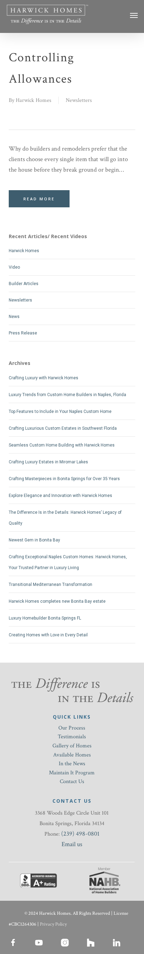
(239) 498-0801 (80, 834)
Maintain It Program (72, 772)
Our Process (71, 728)
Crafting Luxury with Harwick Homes (43, 377)
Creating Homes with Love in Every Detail (48, 634)
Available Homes (72, 755)
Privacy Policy (53, 924)
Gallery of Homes (72, 745)
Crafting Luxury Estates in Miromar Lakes (48, 461)
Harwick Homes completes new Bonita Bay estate (57, 601)
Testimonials (72, 736)
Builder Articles (23, 283)
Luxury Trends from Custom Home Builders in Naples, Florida (67, 394)
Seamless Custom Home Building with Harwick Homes (62, 445)
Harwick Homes (33, 100)
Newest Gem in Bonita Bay (34, 540)
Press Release (23, 333)
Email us (72, 844)
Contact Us (72, 781)
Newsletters (79, 100)
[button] (134, 15)
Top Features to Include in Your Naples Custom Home (60, 411)
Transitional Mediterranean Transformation (50, 584)
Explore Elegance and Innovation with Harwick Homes (60, 495)
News (14, 316)
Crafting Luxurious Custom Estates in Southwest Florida (63, 428)
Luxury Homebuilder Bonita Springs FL (45, 618)
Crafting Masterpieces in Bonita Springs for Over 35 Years (64, 478)
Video (14, 267)
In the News (72, 763)
